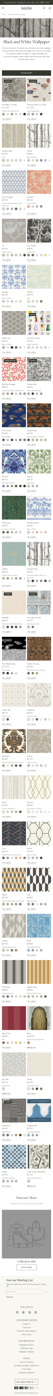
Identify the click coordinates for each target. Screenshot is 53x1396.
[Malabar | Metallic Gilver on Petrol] (3, 578)
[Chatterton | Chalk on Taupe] (33, 719)
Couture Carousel (33, 338)
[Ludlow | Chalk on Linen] (28, 765)
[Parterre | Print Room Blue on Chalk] (33, 812)
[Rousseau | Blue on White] (3, 301)
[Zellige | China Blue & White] (3, 1181)
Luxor (4, 848)
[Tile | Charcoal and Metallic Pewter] (33, 904)
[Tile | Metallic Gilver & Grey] (41, 904)
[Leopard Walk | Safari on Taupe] (45, 440)
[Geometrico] (14, 1110)
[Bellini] (39, 926)
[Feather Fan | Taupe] (20, 347)
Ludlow (29, 756)
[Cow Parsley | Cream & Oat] (37, 255)
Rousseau (5, 292)
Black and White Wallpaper (17, 14)
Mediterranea (32, 384)
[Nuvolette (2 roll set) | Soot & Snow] (16, 114)
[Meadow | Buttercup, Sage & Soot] (37, 301)
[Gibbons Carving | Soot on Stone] (37, 673)
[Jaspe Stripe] (14, 1018)
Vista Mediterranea (8, 664)
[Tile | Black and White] (28, 904)
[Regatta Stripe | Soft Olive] (33, 996)
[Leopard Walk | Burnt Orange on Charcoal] (28, 440)
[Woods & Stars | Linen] (3, 160)
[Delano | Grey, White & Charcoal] (7, 904)
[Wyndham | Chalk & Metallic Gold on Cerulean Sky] (12, 765)
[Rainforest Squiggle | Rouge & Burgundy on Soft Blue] (24, 393)
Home (4, 14)
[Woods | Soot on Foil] (45, 160)
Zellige (4, 1172)
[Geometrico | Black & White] (3, 1135)
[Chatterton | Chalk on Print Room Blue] (41, 719)
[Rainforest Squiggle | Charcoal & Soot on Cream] (7, 393)
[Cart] (50, 8)
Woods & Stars (7, 151)
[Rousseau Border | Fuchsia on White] (45, 532)
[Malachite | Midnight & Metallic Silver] (12, 627)
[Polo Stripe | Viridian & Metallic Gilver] (7, 996)
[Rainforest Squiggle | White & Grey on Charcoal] (12, 393)
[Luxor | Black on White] (7, 858)
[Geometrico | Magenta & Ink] (7, 1135)
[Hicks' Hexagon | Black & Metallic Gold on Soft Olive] (12, 209)
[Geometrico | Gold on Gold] (16, 1135)
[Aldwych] (14, 461)
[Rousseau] (14, 277)
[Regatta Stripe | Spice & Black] (45, 996)
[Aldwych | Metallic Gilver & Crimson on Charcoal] (20, 486)
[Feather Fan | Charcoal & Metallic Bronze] (16, 347)
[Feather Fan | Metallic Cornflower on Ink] (12, 347)
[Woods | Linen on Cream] (33, 160)
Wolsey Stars (6, 710)
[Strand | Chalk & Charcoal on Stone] (16, 812)
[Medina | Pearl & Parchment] (28, 1089)
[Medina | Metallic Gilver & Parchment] (33, 1089)
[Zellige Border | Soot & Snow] (37, 1135)
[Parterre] (39, 787)
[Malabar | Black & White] (16, 578)
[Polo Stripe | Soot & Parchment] (3, 996)
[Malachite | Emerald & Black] (16, 627)
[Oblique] (14, 926)
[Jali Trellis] (14, 1064)
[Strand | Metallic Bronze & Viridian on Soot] (20, 812)
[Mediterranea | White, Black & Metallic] (28, 393)
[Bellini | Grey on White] (37, 950)
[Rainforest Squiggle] (14, 369)
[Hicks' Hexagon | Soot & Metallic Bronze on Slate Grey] (16, 209)
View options (6, 119)
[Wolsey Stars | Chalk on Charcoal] (7, 719)
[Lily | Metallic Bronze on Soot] (24, 255)
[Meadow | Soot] (33, 301)
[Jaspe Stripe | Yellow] (16, 1042)
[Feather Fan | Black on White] (3, 347)
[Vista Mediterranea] (14, 649)
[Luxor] (14, 833)
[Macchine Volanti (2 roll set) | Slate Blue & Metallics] (41, 114)
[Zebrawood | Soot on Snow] (12, 532)
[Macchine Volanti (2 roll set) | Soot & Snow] (37, 114)
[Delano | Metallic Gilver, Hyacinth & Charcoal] (20, 904)
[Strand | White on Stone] (7, 812)
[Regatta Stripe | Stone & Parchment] (37, 996)
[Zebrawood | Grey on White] (16, 532)
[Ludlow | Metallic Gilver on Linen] (41, 765)
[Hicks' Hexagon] (14, 182)
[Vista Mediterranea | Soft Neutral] (16, 673)
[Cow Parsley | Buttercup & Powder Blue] (41, 255)
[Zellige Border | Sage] (33, 1135)
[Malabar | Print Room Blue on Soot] (20, 578)
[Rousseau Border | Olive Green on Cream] (41, 532)
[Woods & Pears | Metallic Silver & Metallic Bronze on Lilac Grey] (41, 581)
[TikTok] (36, 1312)
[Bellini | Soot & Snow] (33, 950)
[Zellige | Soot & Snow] (16, 1181)
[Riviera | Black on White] (28, 858)
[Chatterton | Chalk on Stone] (28, 719)
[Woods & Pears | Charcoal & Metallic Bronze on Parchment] (28, 581)
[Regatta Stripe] (39, 972)
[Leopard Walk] (39, 415)
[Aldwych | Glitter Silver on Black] (24, 486)
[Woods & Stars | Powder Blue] (20, 160)
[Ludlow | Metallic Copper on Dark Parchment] (37, 765)
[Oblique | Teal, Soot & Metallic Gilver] (12, 950)
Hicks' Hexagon (7, 197)
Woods (29, 151)
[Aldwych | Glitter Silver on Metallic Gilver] (7, 486)
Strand (4, 802)
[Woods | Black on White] (28, 160)
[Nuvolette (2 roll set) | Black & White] (12, 114)
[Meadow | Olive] (28, 301)
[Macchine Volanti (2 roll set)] (39, 90)
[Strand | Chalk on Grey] (12, 812)
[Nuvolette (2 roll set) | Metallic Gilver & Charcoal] (3, 114)
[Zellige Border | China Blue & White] (28, 1135)
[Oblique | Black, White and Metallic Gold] (16, 950)
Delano (4, 895)
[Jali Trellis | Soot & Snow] (3, 1089)
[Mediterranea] (39, 369)
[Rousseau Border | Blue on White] (28, 532)
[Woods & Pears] (39, 554)
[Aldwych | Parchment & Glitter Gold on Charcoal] (12, 486)
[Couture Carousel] (39, 323)
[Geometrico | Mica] (24, 1135)
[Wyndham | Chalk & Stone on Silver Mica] (7, 765)
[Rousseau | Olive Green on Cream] (16, 301)
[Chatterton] (39, 695)
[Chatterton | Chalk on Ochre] (49, 719)
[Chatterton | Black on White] (37, 719)
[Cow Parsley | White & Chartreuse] (45, 255)
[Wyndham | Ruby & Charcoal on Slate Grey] (20, 765)
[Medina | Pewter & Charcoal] (37, 1089)
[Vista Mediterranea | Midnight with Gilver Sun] (7, 673)
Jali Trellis (5, 1079)
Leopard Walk (32, 430)
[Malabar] (14, 554)
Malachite (5, 618)
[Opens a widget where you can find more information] (43, 1391)
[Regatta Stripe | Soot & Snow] (41, 996)
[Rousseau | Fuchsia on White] (20, 301)
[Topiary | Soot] (33, 486)
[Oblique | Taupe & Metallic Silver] (3, 950)
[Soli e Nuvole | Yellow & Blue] (3, 440)
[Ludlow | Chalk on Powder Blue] (33, 765)
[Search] (44, 8)
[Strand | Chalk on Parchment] (3, 812)
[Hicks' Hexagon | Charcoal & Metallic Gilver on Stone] (20, 209)
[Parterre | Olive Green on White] (28, 812)
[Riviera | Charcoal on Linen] (37, 858)
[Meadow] (39, 277)
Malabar (5, 569)
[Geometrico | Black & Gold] (20, 1135)
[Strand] (14, 787)
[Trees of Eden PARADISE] (39, 1157)
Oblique (4, 941)
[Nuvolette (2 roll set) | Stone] (20, 114)
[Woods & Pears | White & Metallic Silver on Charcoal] (45, 581)
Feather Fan (6, 338)
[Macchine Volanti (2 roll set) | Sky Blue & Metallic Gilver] (33, 114)
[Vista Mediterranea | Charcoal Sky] (3, 673)
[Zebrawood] (14, 508)
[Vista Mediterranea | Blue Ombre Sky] (12, 673)
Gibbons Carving (33, 664)
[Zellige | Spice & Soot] (12, 1181)
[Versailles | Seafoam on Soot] (41, 206)
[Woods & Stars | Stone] (7, 160)
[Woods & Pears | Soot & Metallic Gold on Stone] (49, 581)
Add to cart (31, 1047)
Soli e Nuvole (6, 430)
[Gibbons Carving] (39, 649)
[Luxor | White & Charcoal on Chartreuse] (20, 858)
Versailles (30, 197)
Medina (29, 1079)
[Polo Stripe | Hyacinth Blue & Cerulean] (24, 996)
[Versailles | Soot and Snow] (33, 206)
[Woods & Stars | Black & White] (16, 160)
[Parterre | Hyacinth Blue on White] (37, 812)
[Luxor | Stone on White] (12, 858)
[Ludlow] (39, 741)
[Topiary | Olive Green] (28, 486)
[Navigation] (3, 8)
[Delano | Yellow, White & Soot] (12, 904)
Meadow (30, 292)
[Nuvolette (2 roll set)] (14, 90)
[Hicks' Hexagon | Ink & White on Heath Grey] (7, 209)
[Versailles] (39, 182)
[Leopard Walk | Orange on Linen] (37, 440)
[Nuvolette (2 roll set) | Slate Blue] (24, 114)
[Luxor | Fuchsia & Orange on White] (16, 858)
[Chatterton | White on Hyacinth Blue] (45, 719)
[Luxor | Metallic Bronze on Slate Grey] (3, 858)
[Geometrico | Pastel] (12, 1135)
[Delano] (14, 880)
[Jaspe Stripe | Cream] (12, 1042)
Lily (3, 246)
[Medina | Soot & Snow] (41, 1089)
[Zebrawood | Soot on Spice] (7, 532)
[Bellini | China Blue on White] (28, 950)
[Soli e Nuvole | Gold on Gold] (24, 440)
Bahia (29, 1033)
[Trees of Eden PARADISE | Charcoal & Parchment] (28, 1181)
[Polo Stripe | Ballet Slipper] (16, 996)
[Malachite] (14, 602)
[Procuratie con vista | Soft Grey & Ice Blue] (28, 627)
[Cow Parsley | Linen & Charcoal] (33, 255)
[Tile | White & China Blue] (45, 904)
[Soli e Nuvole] (14, 415)
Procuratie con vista (34, 618)
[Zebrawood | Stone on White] (20, 532)
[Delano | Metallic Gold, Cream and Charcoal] (3, 904)
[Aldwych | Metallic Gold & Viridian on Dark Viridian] (16, 486)
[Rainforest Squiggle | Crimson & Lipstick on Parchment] (3, 393)
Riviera (29, 848)
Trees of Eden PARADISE (36, 1172)
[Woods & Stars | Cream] (12, 160)
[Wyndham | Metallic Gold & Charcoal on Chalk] (3, 765)
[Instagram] (17, 1312)
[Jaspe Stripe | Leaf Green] (20, 1042)
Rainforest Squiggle (8, 384)
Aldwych (5, 477)
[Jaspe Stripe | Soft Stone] (7, 1042)
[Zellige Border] (39, 1110)
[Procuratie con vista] (39, 602)
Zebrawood (6, 523)
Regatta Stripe (32, 987)
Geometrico (6, 1126)
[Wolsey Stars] (14, 695)
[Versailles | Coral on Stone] (28, 206)
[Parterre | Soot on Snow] (41, 812)
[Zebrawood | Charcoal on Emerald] (3, 532)
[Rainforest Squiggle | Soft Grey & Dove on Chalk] (16, 393)
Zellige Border (32, 1126)
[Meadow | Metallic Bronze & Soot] (41, 301)
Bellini (29, 941)
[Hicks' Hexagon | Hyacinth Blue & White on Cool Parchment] (3, 209)
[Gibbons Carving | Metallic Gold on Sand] (33, 673)
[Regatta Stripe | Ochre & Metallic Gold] (28, 996)
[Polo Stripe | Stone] (20, 996)
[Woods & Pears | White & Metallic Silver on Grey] (37, 581)
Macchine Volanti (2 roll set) (36, 105)
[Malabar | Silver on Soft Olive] (12, 578)
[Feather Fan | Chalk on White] (7, 347)
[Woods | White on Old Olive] (37, 160)
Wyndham (5, 756)
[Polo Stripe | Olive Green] (12, 996)
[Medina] (39, 1064)
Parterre (30, 802)
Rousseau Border (33, 523)
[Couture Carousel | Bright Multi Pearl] (28, 347)
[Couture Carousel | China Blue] (45, 347)
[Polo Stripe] (14, 972)
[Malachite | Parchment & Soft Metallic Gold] (3, 627)
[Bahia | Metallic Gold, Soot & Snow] (28, 1042)
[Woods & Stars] (14, 136)
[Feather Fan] (14, 323)
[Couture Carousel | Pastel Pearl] (41, 347)
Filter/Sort (26, 73)
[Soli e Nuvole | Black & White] (7, 440)
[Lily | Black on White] (20, 255)
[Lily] (14, 230)
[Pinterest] (23, 1312)
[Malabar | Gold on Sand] (7, 578)
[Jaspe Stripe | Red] (3, 1042)
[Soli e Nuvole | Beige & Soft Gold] (16, 440)
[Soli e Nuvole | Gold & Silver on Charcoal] (12, 440)
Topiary (29, 477)
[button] (24, 160)
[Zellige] (14, 1157)
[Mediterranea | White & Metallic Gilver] (37, 393)
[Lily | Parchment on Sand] (12, 255)
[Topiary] (39, 461)
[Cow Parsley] (39, 230)
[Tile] (39, 880)
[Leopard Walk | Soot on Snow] (41, 440)
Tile (28, 895)
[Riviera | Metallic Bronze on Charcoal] (41, 858)
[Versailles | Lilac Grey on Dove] (37, 206)
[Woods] (39, 136)
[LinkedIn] (29, 1312)
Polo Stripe (6, 987)
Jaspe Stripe (6, 1033)
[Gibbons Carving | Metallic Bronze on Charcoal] (28, 673)
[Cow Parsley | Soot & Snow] (28, 255)
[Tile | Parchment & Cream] (37, 904)
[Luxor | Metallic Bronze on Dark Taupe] (24, 858)
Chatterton (31, 710)
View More (26, 1267)
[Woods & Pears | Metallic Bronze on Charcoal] (33, 581)
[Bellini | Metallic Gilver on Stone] (41, 950)
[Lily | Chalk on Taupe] (3, 255)
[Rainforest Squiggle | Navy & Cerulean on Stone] (20, 393)
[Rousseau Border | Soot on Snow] (37, 532)
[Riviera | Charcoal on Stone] (33, 858)
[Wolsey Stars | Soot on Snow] (3, 719)
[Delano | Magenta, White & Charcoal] (16, 904)
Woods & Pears (32, 569)
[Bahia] (39, 1018)
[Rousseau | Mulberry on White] (7, 301)
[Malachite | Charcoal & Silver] (7, 627)
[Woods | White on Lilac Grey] (41, 160)
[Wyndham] (14, 741)
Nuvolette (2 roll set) (9, 105)
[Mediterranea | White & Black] (41, 393)
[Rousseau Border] (39, 508)
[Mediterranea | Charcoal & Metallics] (33, 393)
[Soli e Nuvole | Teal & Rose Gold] (20, 440)
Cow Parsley (31, 246)
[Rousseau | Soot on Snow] (12, 301)
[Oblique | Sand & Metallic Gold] (7, 950)
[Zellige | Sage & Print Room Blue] (7, 1181)
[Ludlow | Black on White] (45, 765)
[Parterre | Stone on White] (45, 812)
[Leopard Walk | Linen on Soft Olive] (33, 440)
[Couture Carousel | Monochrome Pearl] (33, 347)
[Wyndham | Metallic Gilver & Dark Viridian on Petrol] (16, 765)
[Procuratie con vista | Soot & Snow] (33, 627)
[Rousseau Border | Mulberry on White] (33, 532)
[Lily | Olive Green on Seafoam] (7, 255)
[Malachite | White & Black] (20, 627)
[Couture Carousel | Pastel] (37, 347)
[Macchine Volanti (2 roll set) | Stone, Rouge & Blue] (28, 114)
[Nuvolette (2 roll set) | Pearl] (7, 114)
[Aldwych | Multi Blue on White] (3, 486)
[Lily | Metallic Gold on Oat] (16, 255)
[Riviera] (39, 833)
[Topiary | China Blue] (37, 486)
